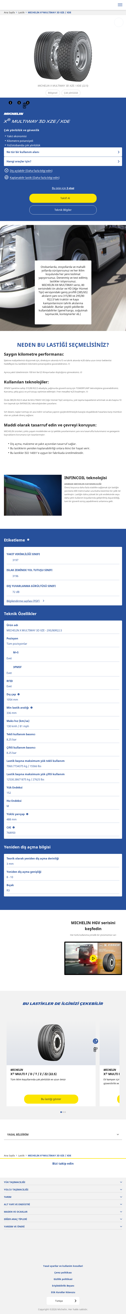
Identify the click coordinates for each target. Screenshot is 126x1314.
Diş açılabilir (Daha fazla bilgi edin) (30, 171)
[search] (112, 5)
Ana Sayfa (9, 12)
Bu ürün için (63, 188)
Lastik (21, 12)
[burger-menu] (120, 5)
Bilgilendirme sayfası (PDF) (23, 601)
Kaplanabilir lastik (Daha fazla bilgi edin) (34, 177)
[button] (10, 102)
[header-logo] (15, 5)
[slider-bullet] (61, 1112)
